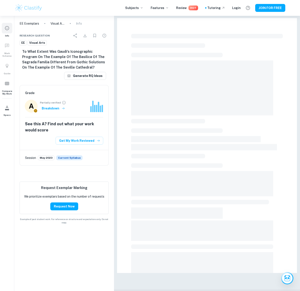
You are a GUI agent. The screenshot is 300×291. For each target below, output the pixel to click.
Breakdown (50, 108)
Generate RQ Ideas (88, 76)
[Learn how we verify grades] (64, 102)
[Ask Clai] (287, 278)
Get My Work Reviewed (76, 140)
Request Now (64, 206)
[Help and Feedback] (248, 8)
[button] (7, 30)
